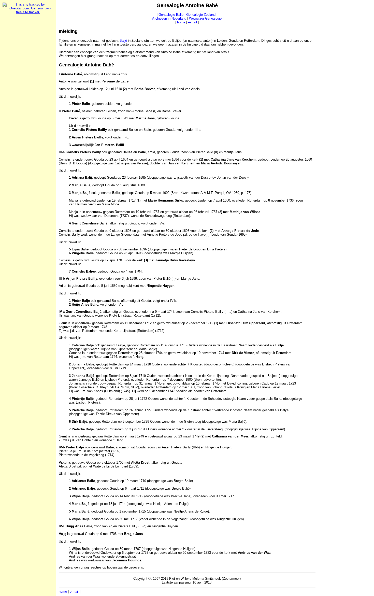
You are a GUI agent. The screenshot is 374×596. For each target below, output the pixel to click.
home (181, 22)
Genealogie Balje (171, 15)
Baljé (123, 40)
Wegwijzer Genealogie (205, 18)
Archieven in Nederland (169, 18)
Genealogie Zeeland (200, 15)
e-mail (192, 22)
